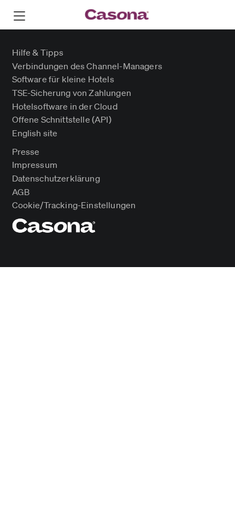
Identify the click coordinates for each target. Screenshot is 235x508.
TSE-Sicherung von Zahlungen (71, 93)
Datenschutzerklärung (56, 179)
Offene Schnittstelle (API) (61, 120)
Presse (26, 152)
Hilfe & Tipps (38, 53)
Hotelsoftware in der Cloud (65, 107)
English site (35, 133)
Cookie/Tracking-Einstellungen (74, 205)
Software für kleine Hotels (63, 79)
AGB (21, 192)
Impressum (34, 165)
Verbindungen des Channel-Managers (87, 66)
